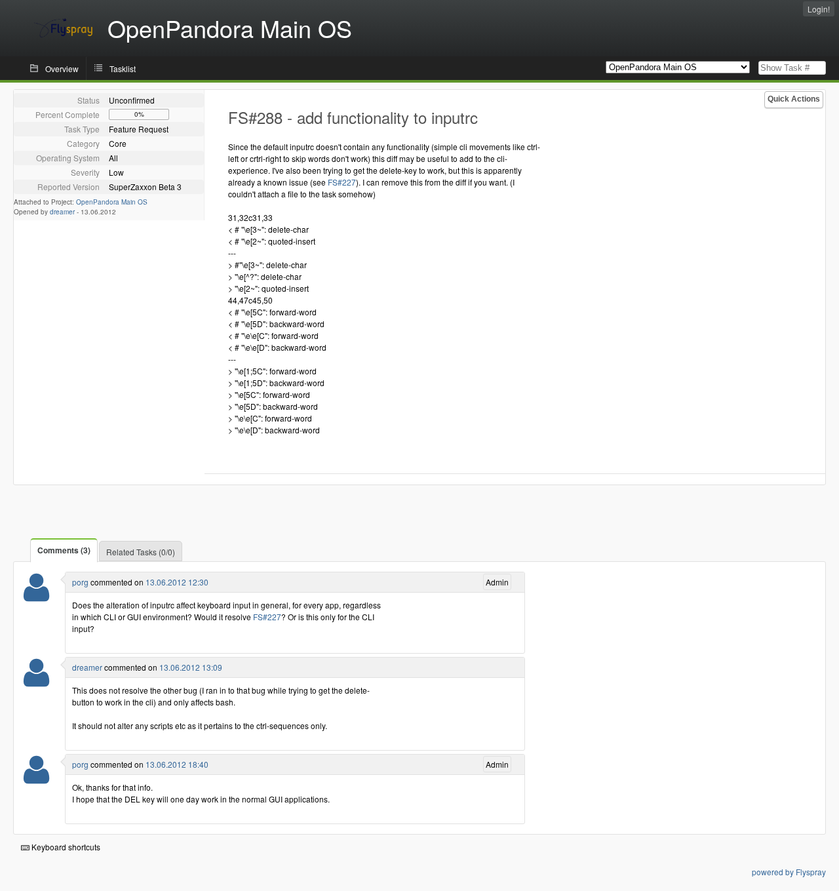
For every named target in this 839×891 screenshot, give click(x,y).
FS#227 (342, 182)
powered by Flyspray (789, 871)
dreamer (62, 211)
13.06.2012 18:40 (177, 764)
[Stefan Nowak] (36, 595)
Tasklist (122, 68)
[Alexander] (36, 680)
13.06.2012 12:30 (177, 581)
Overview (62, 68)
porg (80, 581)
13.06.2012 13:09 (190, 667)
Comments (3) (63, 550)
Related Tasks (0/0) (140, 551)
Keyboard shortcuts (64, 846)
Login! (819, 8)
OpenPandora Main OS (111, 202)
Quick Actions (794, 99)
